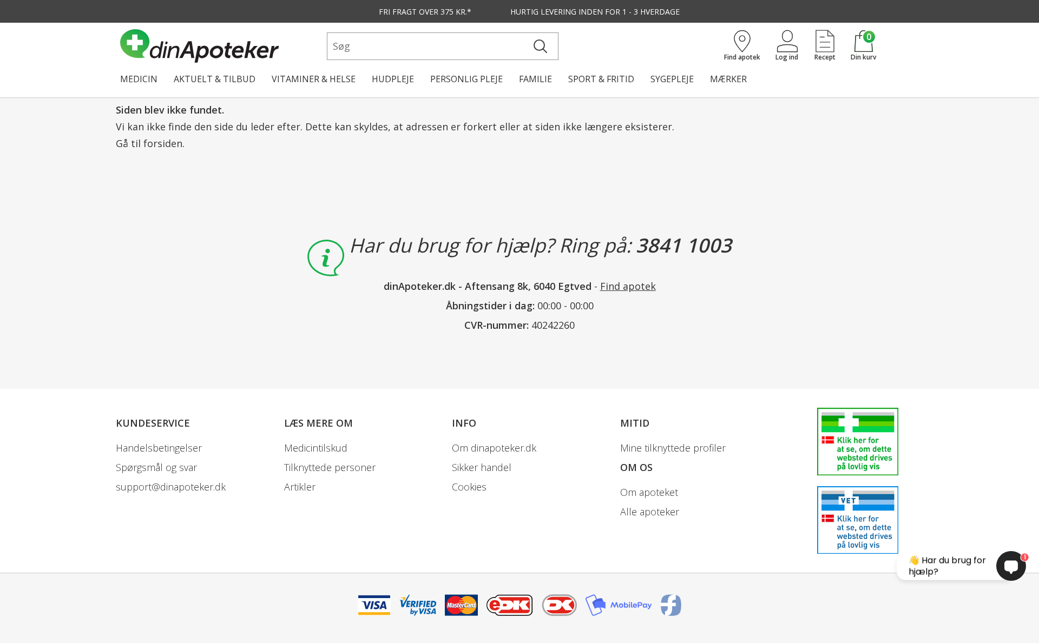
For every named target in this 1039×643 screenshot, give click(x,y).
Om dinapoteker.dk (494, 447)
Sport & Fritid (601, 79)
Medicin (138, 79)
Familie (535, 79)
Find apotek (628, 286)
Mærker (728, 79)
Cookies (469, 486)
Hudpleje (393, 79)
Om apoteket (649, 492)
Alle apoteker (649, 511)
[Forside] (221, 46)
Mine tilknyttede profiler (673, 447)
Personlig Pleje (466, 79)
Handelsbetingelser (159, 447)
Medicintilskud (315, 447)
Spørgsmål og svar (156, 467)
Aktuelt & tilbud (214, 79)
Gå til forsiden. (150, 143)
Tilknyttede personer (330, 467)
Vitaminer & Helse (314, 79)
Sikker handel (481, 467)
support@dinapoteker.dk (171, 486)
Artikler (299, 486)
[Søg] (540, 46)
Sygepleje (672, 79)
